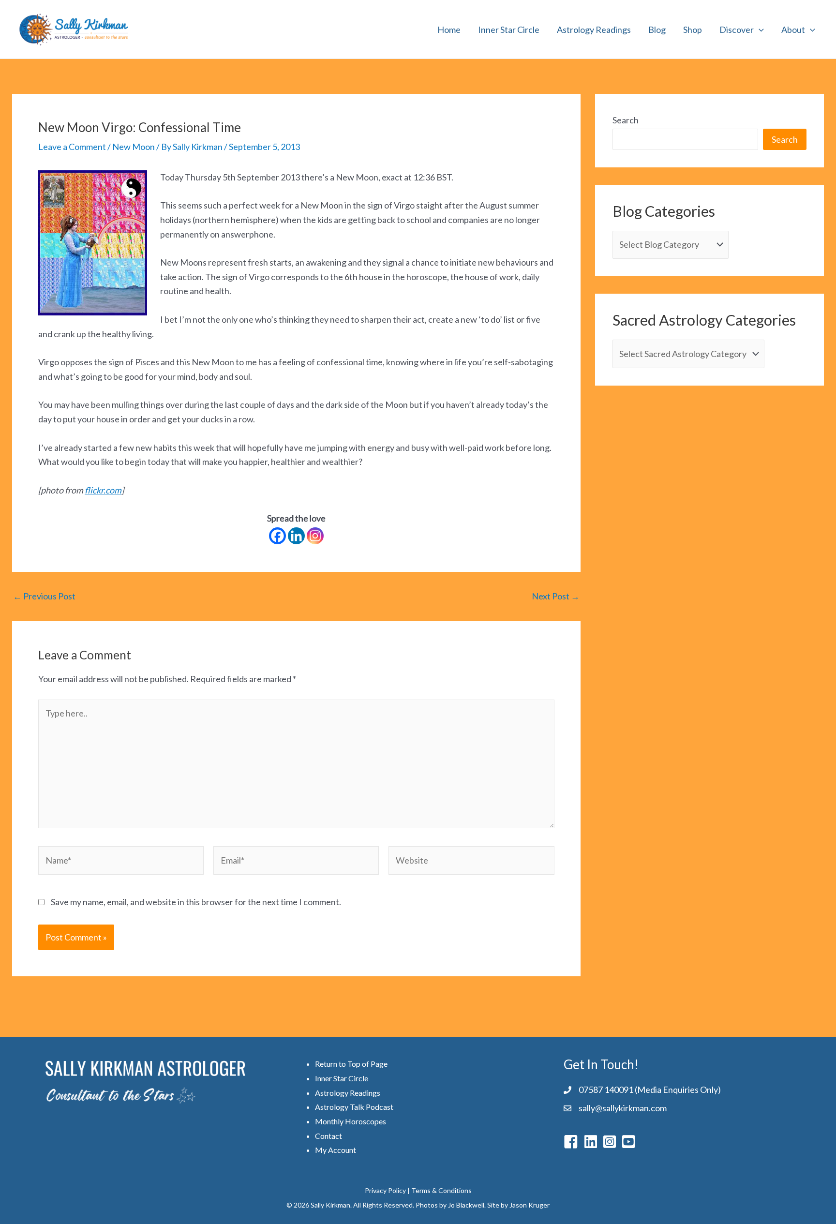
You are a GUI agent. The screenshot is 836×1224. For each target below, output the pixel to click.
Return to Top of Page (351, 1063)
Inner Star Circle (508, 29)
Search (625, 120)
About (793, 29)
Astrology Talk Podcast (354, 1106)
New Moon (133, 146)
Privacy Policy (385, 1190)
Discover (736, 29)
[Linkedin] (296, 535)
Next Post (556, 596)
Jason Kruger (529, 1205)
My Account (335, 1149)
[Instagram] (315, 535)
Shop (692, 29)
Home (449, 29)
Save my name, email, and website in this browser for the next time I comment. (196, 901)
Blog (657, 29)
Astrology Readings (594, 29)
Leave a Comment (72, 146)
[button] (759, 29)
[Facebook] (277, 535)
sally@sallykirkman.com (623, 1108)
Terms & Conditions (441, 1190)
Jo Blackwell (466, 1205)
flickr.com (103, 490)
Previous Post (44, 596)
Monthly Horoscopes (350, 1121)
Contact (328, 1135)
